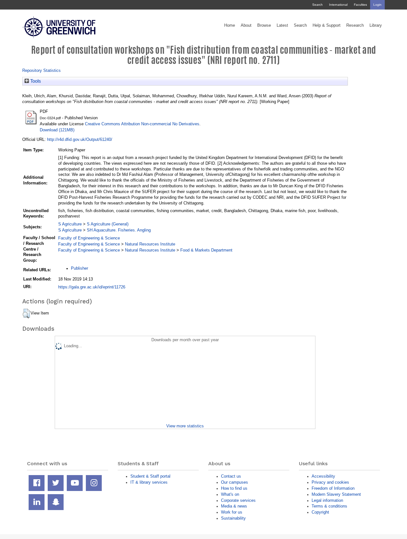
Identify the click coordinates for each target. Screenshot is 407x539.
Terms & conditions (329, 506)
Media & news (234, 506)
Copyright (320, 512)
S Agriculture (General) (107, 224)
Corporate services (238, 500)
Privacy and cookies (330, 482)
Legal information (327, 500)
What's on (230, 494)
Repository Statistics (41, 70)
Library (375, 25)
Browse (264, 25)
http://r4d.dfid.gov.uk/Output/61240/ (79, 139)
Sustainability (233, 518)
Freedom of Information (333, 488)
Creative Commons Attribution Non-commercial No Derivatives (142, 123)
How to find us (234, 488)
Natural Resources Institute (150, 244)
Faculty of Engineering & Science (89, 238)
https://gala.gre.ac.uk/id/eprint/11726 (91, 287)
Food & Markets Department (206, 250)
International (338, 4)
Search (317, 4)
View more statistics (185, 426)
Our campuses (234, 482)
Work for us (231, 512)
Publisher (79, 268)
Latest (282, 25)
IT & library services (149, 482)
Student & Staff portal (150, 476)
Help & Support (327, 25)
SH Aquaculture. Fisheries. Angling (119, 230)
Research (355, 25)
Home (229, 25)
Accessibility (323, 476)
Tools (35, 81)
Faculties (360, 4)
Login (377, 4)
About (246, 25)
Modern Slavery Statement (336, 494)
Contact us (231, 476)
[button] (26, 313)
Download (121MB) (57, 130)
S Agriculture (70, 224)
